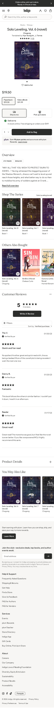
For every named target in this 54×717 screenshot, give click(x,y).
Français (20, 693)
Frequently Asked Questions (14, 578)
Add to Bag (32, 132)
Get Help (6, 588)
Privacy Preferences (9, 703)
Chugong (27, 33)
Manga (30, 25)
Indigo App (6, 636)
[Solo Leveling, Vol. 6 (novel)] (11, 263)
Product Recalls (8, 681)
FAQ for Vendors (9, 606)
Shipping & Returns (10, 583)
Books (22, 25)
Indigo (10, 699)
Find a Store (7, 592)
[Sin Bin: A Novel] (31, 263)
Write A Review (27, 313)
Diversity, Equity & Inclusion (13, 672)
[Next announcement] (51, 3)
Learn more (22, 142)
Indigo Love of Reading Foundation (16, 667)
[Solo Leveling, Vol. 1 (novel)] (31, 212)
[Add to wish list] (18, 223)
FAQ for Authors (9, 601)
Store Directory (8, 632)
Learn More (9, 536)
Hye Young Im (28, 35)
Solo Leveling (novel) (44, 195)
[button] (3, 10)
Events (5, 618)
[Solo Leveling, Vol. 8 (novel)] (11, 212)
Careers (5, 658)
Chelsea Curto (27, 281)
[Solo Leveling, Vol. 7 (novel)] (31, 490)
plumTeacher (7, 627)
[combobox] (29, 17)
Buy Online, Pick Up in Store (14, 646)
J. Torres (38, 35)
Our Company (8, 662)
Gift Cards (6, 641)
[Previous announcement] (3, 3)
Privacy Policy (34, 699)
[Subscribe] (48, 556)
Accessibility (7, 685)
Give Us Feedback (9, 597)
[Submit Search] (5, 17)
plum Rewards (8, 623)
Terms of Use (23, 703)
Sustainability (8, 676)
